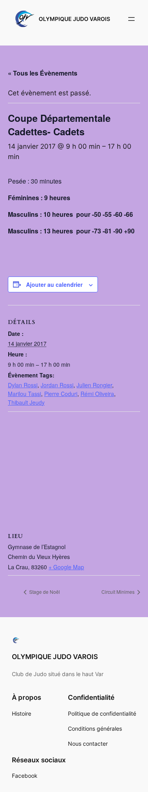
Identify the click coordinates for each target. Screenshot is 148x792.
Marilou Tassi (24, 394)
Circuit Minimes (118, 591)
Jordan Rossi (57, 385)
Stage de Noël (44, 591)
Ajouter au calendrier (54, 284)
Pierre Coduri (60, 394)
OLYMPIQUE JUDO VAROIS (74, 18)
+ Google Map (66, 567)
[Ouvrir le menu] (131, 19)
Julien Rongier (94, 385)
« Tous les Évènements (42, 73)
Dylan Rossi (22, 385)
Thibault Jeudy (26, 402)
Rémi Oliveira (97, 394)
